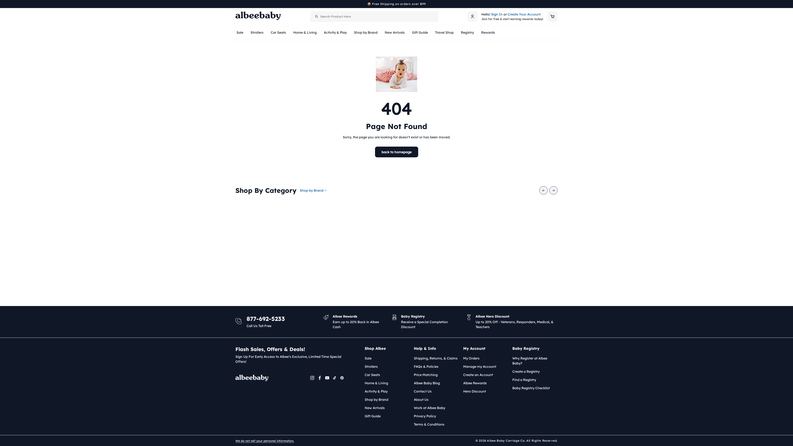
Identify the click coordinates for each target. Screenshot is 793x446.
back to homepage (397, 152)
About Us (421, 399)
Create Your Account (524, 14)
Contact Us (423, 391)
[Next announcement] (556, 4)
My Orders (471, 358)
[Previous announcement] (236, 4)
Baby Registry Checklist (531, 388)
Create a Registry (526, 371)
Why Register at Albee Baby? (529, 360)
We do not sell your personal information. (264, 441)
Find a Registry (524, 380)
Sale (368, 358)
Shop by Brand (311, 190)
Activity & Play (376, 391)
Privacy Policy (425, 416)
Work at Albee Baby (429, 408)
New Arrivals (375, 408)
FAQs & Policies (426, 366)
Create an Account (478, 375)
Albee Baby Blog (427, 383)
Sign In (497, 14)
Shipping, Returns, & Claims (436, 358)
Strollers (371, 366)
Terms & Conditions (429, 424)
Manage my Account (479, 366)
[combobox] (374, 16)
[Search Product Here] (316, 16)
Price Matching (426, 375)
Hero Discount (474, 391)
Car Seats (372, 375)
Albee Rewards (475, 383)
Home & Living (376, 383)
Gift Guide (373, 416)
